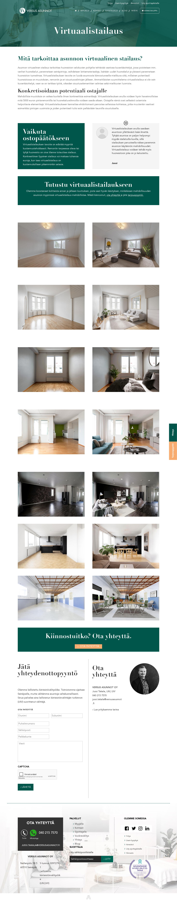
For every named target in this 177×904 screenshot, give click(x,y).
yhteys (173, 432)
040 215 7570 (48, 833)
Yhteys (134, 11)
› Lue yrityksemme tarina (105, 710)
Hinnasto (130, 853)
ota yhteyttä (113, 195)
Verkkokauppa (150, 11)
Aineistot (135, 3)
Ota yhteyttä (89, 646)
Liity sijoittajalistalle (150, 3)
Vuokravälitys (82, 836)
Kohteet (97, 11)
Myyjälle (85, 11)
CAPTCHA (23, 767)
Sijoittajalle (111, 11)
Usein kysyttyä (121, 3)
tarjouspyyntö (135, 195)
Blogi (124, 11)
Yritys (110, 3)
